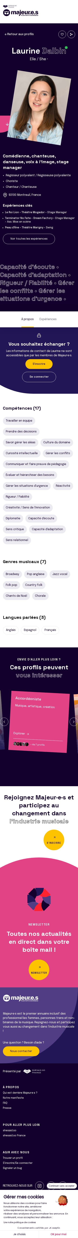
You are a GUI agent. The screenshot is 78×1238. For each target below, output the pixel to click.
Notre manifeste (13, 1098)
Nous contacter (21, 1051)
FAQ (5, 1103)
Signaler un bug (12, 1168)
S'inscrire (39, 364)
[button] (4, 722)
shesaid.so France (14, 1135)
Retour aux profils (20, 34)
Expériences (48, 319)
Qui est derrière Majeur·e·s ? (20, 1093)
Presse (7, 1108)
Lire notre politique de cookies (20, 1222)
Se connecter (39, 376)
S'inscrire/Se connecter (17, 1163)
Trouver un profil (13, 1158)
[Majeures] (39, 12)
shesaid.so (9, 1130)
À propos (27, 319)
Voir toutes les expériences (29, 238)
